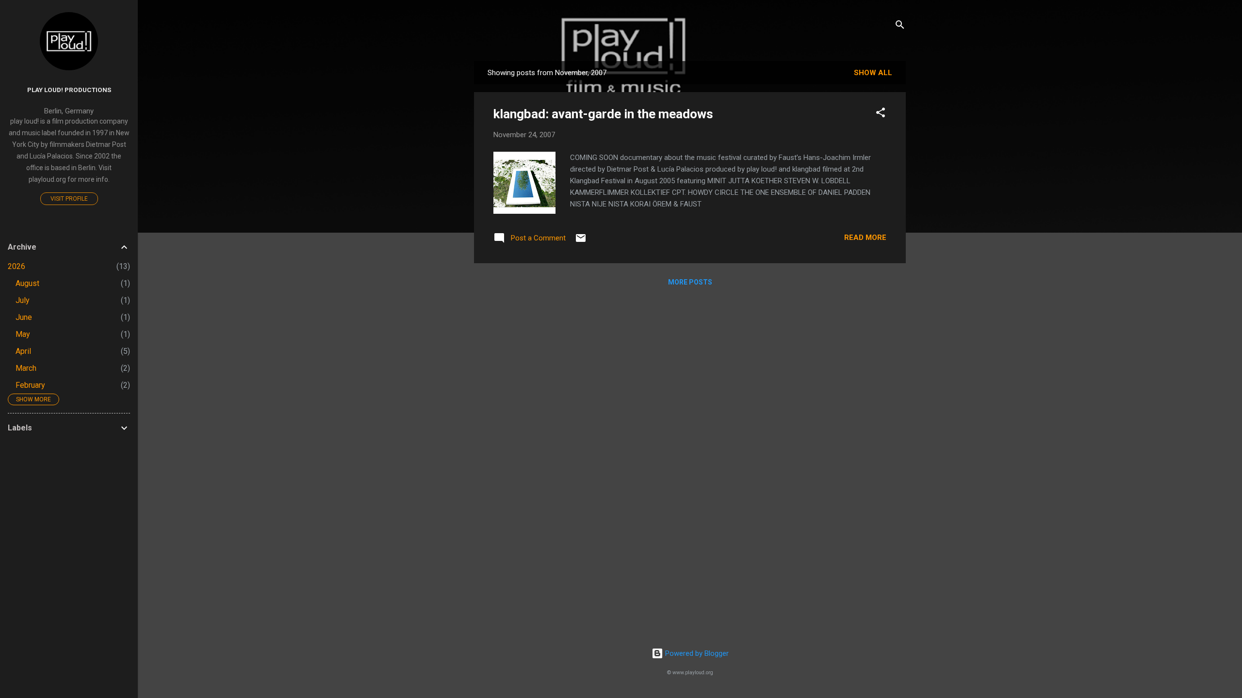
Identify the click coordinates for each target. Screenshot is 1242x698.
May (23, 334)
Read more (865, 237)
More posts (690, 282)
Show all (873, 72)
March (26, 368)
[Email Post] (581, 241)
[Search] (900, 26)
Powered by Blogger (696, 653)
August (27, 283)
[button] (880, 114)
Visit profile (69, 198)
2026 (16, 266)
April (23, 351)
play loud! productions (69, 90)
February (30, 385)
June (24, 317)
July (23, 300)
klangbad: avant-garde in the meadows (603, 114)
